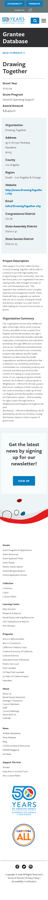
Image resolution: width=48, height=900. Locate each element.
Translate (34, 3)
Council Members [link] (11, 704)
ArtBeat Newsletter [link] (12, 733)
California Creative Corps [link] (15, 647)
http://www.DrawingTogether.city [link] (23, 191)
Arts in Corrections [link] (12, 643)
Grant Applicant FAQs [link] (13, 558)
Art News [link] (7, 754)
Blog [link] (5, 741)
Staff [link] (5, 707)
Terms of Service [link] (16, 878)
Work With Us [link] (9, 714)
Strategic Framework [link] (12, 700)
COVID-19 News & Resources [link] (16, 745)
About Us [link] (7, 693)
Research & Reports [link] (12, 613)
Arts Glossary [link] (9, 625)
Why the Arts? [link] (9, 609)
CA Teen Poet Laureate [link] (13, 672)
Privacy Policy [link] (32, 878)
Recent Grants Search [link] (13, 566)
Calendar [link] (7, 718)
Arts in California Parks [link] (13, 639)
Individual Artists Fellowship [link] (16, 659)
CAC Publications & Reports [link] (16, 621)
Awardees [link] (7, 680)
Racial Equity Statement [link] (14, 697)
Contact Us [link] (19, 10)
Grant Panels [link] (9, 562)
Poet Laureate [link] (9, 668)
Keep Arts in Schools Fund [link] (15, 771)
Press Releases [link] (9, 737)
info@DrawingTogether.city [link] (23, 206)
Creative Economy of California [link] (17, 651)
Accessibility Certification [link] (24, 881)
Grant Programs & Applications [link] (17, 550)
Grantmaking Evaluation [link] (14, 570)
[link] (30, 10)
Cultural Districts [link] (11, 655)
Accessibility (14, 3)
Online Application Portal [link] (15, 575)
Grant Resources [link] (10, 554)
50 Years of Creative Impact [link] (16, 676)
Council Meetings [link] (11, 711)
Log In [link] (6, 592)
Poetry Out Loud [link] (11, 663)
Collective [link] (7, 588)
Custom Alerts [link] (9, 596)
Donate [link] (6, 767)
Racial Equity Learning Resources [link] (18, 617)
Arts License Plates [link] (11, 775)
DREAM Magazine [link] (11, 749)
